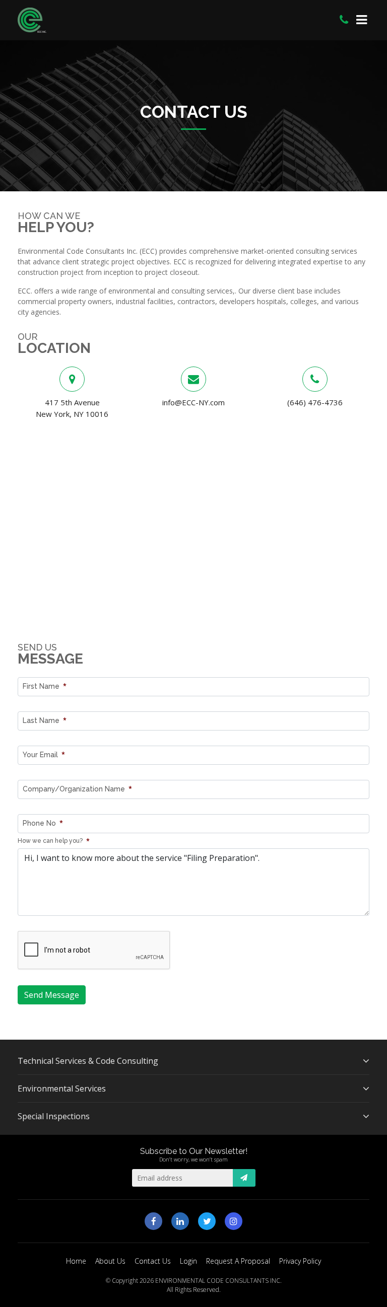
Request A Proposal (238, 1261)
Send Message (51, 994)
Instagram (233, 1221)
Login (188, 1261)
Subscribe (244, 1178)
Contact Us (153, 1261)
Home (76, 1261)
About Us (110, 1261)
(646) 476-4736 (315, 402)
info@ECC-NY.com (193, 402)
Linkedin (180, 1221)
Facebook (153, 1221)
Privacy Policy (300, 1261)
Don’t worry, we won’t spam (193, 1159)
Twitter (207, 1221)
